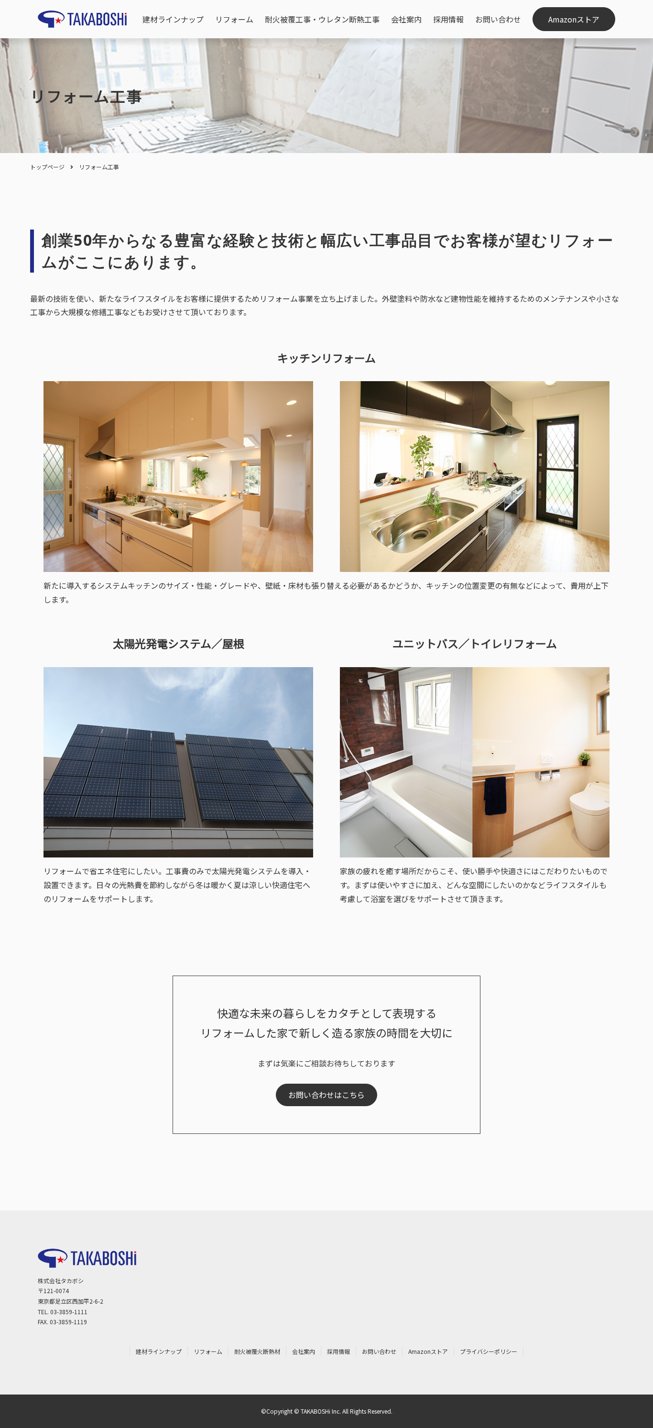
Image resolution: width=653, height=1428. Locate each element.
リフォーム (234, 19)
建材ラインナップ (173, 19)
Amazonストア (573, 19)
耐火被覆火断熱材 (257, 1351)
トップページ (47, 167)
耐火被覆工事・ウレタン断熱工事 (322, 19)
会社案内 (406, 19)
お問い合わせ (498, 19)
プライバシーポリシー (488, 1351)
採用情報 (448, 19)
